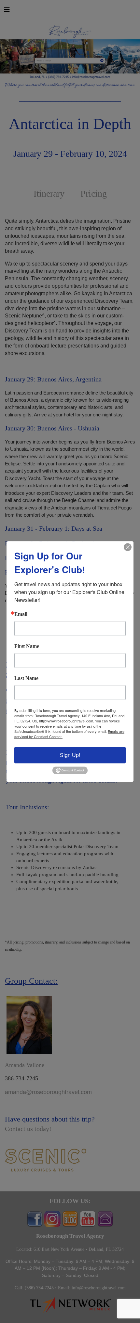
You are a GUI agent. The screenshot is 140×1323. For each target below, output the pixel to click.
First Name (26, 646)
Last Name (26, 678)
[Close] (128, 547)
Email (20, 614)
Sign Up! (70, 755)
